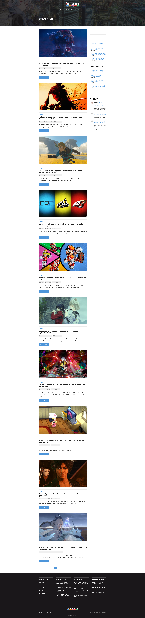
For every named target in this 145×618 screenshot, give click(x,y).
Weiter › (70, 568)
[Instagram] (44, 612)
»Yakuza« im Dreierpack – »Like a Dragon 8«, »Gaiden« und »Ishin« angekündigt (60, 118)
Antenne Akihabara (43, 593)
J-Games (41, 61)
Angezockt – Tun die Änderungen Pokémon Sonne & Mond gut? (100, 115)
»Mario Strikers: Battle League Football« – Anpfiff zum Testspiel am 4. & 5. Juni (62, 278)
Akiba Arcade (41, 582)
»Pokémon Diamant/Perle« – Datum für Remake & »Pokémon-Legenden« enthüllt (62, 441)
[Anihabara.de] (72, 4)
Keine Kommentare (57, 68)
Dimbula (41, 335)
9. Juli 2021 (48, 389)
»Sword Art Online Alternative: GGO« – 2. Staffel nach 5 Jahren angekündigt (81, 583)
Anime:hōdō (41, 590)
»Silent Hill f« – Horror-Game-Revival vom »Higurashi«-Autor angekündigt (61, 64)
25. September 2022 (48, 121)
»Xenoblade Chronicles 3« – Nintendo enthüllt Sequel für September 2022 (60, 332)
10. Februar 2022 (49, 335)
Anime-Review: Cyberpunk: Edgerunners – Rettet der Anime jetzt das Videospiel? (100, 122)
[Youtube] (47, 612)
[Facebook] (39, 612)
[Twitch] (50, 612)
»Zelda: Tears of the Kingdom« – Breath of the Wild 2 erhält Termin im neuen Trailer (60, 171)
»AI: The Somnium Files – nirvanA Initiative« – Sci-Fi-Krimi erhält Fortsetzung (62, 385)
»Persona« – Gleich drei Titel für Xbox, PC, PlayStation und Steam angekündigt (63, 225)
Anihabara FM (42, 585)
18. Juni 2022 (48, 228)
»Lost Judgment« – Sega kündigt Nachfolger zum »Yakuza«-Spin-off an (61, 495)
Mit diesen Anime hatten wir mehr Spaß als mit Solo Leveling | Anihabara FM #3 (63, 589)
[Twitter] (42, 612)
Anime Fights (41, 587)
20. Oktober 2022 (48, 68)
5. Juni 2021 (48, 444)
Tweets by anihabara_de (94, 29)
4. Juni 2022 (48, 282)
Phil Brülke (42, 228)
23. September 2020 (49, 552)
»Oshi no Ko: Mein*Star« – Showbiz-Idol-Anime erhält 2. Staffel (80, 595)
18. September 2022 (48, 175)
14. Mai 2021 (48, 498)
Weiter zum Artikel (44, 77)
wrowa (41, 68)
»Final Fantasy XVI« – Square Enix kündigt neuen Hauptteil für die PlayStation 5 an (63, 548)
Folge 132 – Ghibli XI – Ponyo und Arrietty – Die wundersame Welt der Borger (63, 595)
